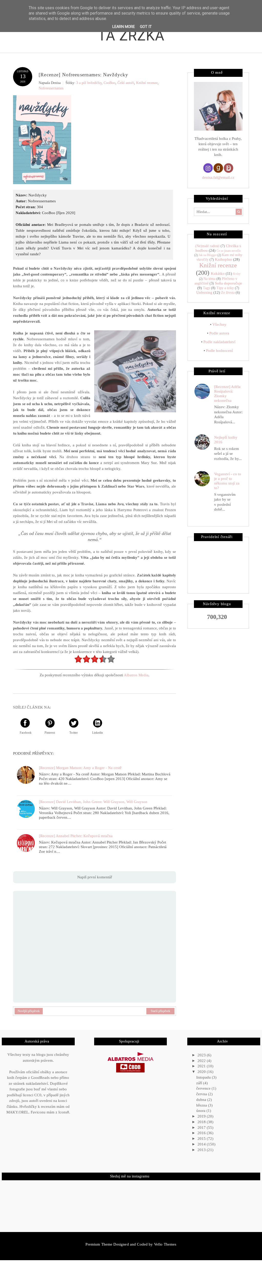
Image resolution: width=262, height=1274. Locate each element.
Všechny (219, 324)
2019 (202, 1116)
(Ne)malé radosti (207, 246)
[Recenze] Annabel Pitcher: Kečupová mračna (76, 836)
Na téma (209, 279)
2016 (202, 1133)
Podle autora (219, 333)
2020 (202, 1072)
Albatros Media (136, 675)
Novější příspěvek (29, 1011)
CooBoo (109, 83)
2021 (202, 1066)
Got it (146, 26)
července (204, 1088)
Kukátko (218, 273)
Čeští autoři (125, 83)
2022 (202, 1061)
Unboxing (204, 292)
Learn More (123, 26)
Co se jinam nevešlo (228, 250)
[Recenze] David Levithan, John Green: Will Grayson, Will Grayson (93, 802)
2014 (202, 1144)
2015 (202, 1138)
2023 (202, 1055)
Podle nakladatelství (219, 342)
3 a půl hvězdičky (89, 83)
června (202, 1094)
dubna (201, 1100)
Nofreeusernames (51, 88)
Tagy (206, 288)
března (202, 1105)
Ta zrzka (131, 35)
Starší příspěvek (160, 1011)
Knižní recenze (147, 83)
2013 (202, 1150)
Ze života (228, 292)
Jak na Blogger (208, 255)
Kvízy (237, 274)
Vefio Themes (165, 1244)
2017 (202, 1127)
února (201, 1111)
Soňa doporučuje (228, 283)
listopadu (204, 1077)
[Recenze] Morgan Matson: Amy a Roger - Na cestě (80, 768)
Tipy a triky (225, 288)
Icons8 (63, 1112)
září (199, 1083)
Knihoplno (223, 259)
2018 (202, 1122)
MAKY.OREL (17, 1112)
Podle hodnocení (219, 351)
